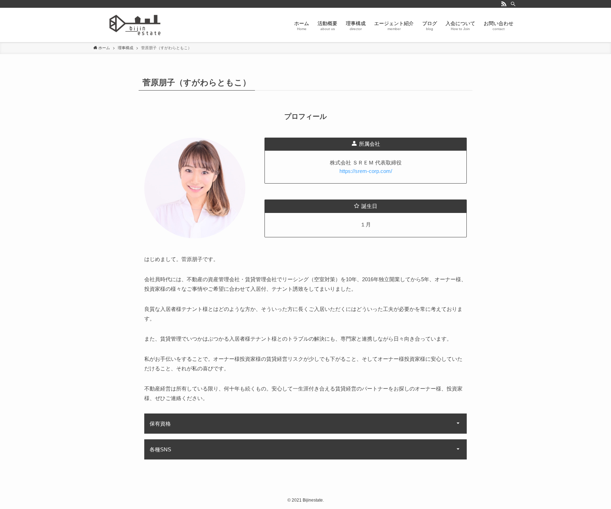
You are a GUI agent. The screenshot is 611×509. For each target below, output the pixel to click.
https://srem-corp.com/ (365, 171)
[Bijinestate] (134, 24)
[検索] (513, 4)
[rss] (503, 4)
